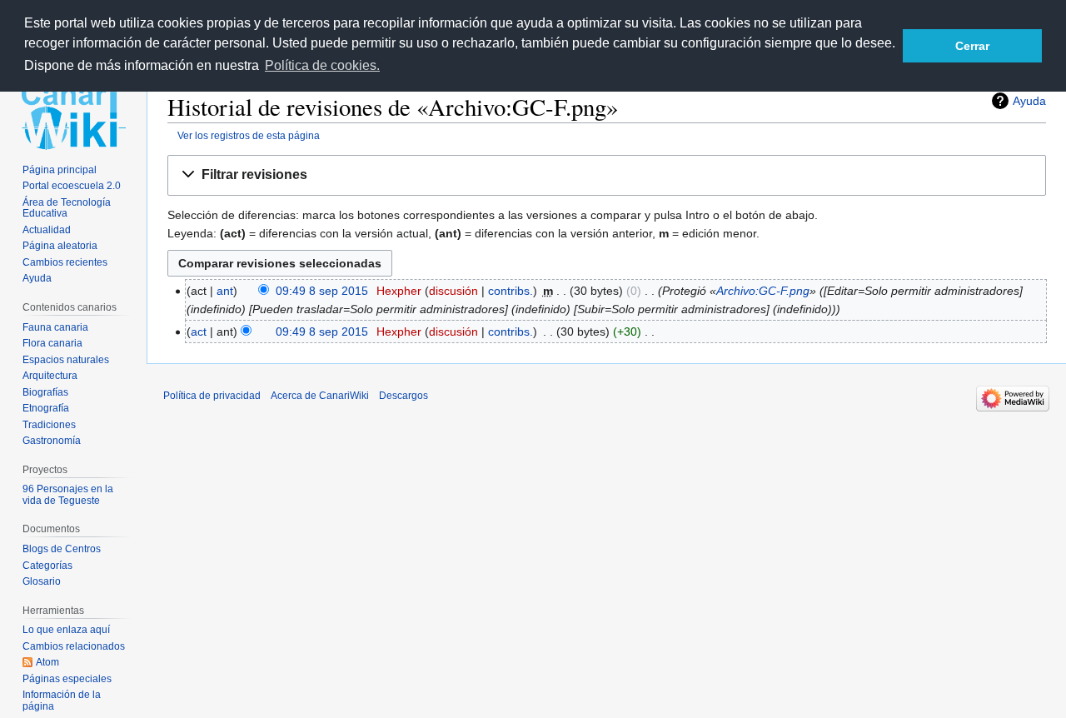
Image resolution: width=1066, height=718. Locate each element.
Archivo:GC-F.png (762, 290)
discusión (453, 290)
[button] (607, 175)
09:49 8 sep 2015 (322, 290)
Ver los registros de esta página (248, 135)
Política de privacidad (212, 395)
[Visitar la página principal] (73, 114)
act (199, 331)
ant (225, 290)
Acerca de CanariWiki (320, 395)
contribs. (510, 290)
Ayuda (1029, 100)
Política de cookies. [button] (322, 65)
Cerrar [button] (972, 45)
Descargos (403, 395)
